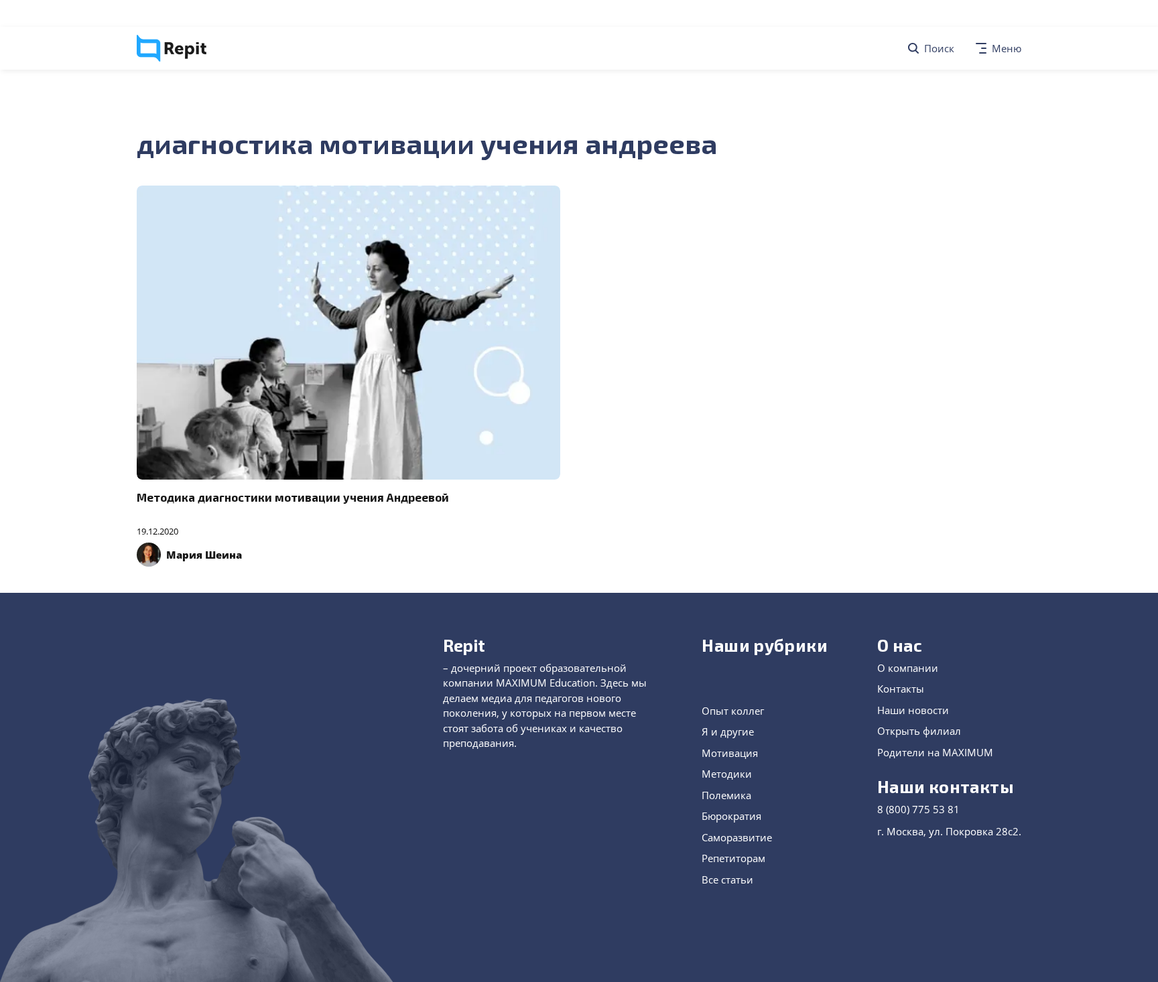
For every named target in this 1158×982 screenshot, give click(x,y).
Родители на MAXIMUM (935, 752)
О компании (907, 668)
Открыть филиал (919, 731)
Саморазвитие (737, 837)
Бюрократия (731, 816)
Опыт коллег (733, 710)
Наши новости (913, 710)
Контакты (900, 688)
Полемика (726, 795)
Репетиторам (733, 858)
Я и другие (728, 731)
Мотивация (730, 753)
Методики (727, 773)
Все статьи (727, 879)
